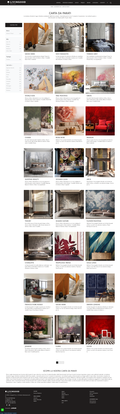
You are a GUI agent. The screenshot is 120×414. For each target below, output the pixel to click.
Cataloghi (95, 2)
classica (8, 44)
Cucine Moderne (38, 393)
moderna (8, 48)
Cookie (5, 413)
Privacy (1, 413)
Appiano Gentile (10, 68)
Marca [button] (7, 30)
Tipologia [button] (8, 56)
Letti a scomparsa (94, 393)
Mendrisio (8, 88)
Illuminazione (93, 401)
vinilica (8, 59)
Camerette (92, 396)
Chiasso (8, 72)
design (8, 46)
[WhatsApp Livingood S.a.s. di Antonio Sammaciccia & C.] (2, 409)
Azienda (58, 2)
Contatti (102, 2)
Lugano (8, 83)
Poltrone (63, 393)
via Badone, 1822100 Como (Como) (10, 400)
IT (107, 2)
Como (7, 74)
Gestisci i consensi (12, 413)
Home (52, 6)
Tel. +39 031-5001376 (10, 403)
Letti (63, 402)
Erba (7, 77)
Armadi (91, 394)
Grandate (8, 79)
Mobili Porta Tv (65, 394)
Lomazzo (8, 81)
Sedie (63, 398)
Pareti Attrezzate (37, 399)
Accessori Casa (57, 6)
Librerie (35, 398)
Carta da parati (65, 6)
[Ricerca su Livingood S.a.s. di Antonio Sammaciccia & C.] (110, 3)
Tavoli (63, 396)
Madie (35, 401)
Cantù (7, 70)
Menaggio (8, 86)
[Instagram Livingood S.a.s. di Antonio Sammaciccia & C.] (9, 405)
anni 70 (8, 42)
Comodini (92, 391)
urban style (9, 51)
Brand (88, 2)
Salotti (63, 391)
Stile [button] (7, 39)
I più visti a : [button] (9, 65)
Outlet (77, 2)
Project (83, 2)
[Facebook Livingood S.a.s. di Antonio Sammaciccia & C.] (6, 405)
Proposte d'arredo (68, 2)
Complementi (93, 402)
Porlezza (8, 90)
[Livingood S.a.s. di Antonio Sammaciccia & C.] (12, 391)
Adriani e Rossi (9, 33)
